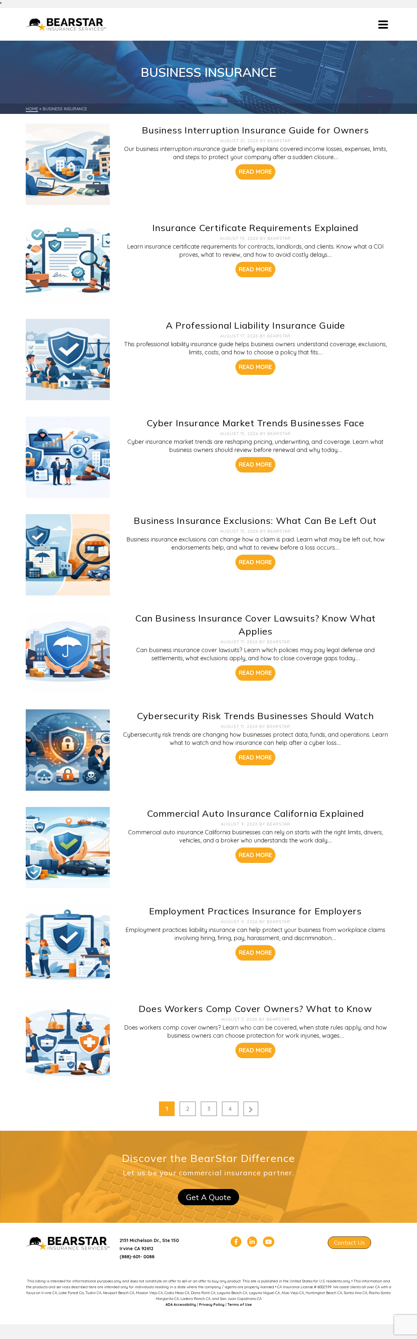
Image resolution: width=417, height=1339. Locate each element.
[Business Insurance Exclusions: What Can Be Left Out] (68, 554)
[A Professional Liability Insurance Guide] (68, 359)
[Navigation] (383, 24)
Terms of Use (239, 1304)
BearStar (279, 140)
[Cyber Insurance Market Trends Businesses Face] (68, 456)
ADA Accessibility (180, 1304)
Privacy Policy (211, 1304)
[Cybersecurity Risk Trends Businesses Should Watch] (68, 749)
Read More (255, 171)
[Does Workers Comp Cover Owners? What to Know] (68, 1042)
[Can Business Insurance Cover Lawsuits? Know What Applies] (68, 652)
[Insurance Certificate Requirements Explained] (68, 261)
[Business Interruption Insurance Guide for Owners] (68, 164)
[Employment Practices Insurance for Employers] (68, 945)
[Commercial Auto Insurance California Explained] (68, 847)
